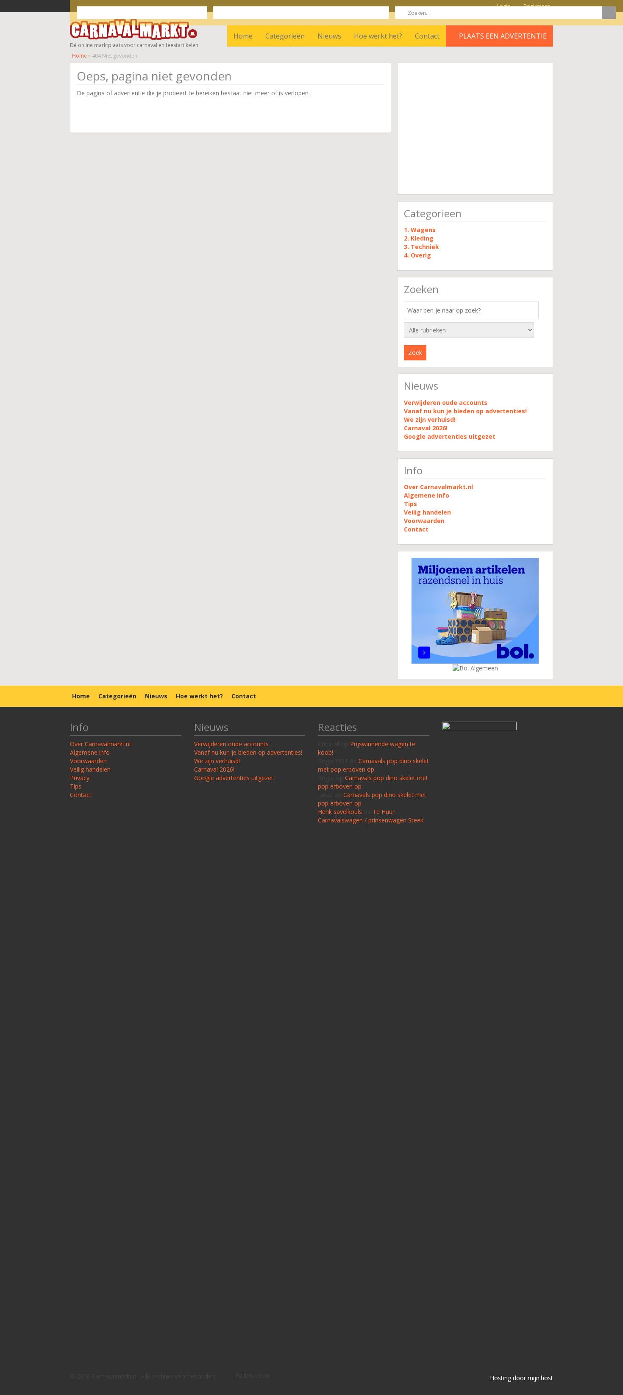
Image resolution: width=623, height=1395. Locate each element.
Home (243, 36)
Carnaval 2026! (426, 428)
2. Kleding (419, 238)
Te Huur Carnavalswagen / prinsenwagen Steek (370, 816)
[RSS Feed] (278, 1376)
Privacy (79, 778)
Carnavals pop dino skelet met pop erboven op (373, 765)
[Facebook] (290, 1376)
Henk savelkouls (340, 812)
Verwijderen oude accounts (445, 403)
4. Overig (417, 255)
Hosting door (508, 1378)
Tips (410, 504)
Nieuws (329, 36)
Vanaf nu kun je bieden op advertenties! (466, 411)
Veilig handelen (427, 512)
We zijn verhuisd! (430, 419)
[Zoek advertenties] (609, 12)
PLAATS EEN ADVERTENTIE (502, 36)
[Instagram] (303, 1376)
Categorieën (285, 36)
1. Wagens (420, 230)
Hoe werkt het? (378, 36)
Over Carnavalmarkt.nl (438, 487)
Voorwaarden (424, 521)
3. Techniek (421, 247)
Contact (427, 36)
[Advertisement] (475, 128)
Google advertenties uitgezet (449, 436)
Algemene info (426, 495)
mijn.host (540, 1378)
